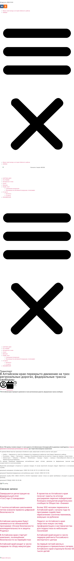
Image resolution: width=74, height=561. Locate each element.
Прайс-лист (6, 187)
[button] (37, 87)
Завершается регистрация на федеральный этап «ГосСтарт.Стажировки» (14, 496)
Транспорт (6, 371)
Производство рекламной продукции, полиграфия (20, 190)
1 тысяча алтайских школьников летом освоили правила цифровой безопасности (17, 509)
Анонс (4, 183)
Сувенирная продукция (12, 188)
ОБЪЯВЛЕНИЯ (7, 197)
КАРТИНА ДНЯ (7, 178)
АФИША (5, 12)
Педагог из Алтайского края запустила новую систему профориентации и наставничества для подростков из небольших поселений (54, 526)
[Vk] (2, 6)
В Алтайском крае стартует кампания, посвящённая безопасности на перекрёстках (15, 537)
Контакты (8, 193)
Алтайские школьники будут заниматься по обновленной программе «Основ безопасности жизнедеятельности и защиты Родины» (17, 526)
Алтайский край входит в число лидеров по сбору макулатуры (16, 545)
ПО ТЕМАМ (6, 180)
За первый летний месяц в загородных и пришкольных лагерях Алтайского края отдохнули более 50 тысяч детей (55, 547)
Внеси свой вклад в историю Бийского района (16, 10)
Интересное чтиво (8, 181)
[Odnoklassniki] (5, 6)
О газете (5, 192)
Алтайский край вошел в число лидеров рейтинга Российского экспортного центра (52, 537)
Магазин (5, 185)
